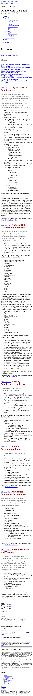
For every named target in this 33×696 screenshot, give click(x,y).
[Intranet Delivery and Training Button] (10, 81)
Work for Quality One (9, 678)
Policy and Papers (12, 34)
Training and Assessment (14, 29)
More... (11, 604)
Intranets (15, 55)
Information (7, 31)
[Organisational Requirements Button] (10, 64)
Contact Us (6, 683)
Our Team (10, 21)
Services (6, 23)
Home (5, 16)
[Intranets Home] (6, 88)
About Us (6, 18)
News (9, 32)
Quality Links (11, 35)
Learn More (3, 669)
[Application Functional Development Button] (12, 77)
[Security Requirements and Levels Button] (11, 71)
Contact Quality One (9, 38)
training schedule (20, 620)
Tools (9, 28)
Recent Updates (12, 36)
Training (6, 17)
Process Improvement (13, 25)
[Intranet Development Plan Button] (9, 74)
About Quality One (13, 20)
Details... (2, 623)
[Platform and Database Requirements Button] (12, 68)
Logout (6, 42)
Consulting (11, 24)
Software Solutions (13, 27)
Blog (5, 39)
